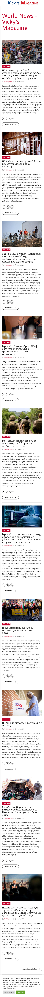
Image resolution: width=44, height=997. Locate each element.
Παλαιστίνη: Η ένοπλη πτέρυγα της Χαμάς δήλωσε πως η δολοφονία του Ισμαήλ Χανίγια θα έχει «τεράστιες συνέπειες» (21, 911)
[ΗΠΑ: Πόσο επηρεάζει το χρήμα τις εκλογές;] (22, 703)
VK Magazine (8, 81)
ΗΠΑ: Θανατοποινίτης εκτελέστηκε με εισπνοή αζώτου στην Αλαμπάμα (21, 164)
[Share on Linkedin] (12, 118)
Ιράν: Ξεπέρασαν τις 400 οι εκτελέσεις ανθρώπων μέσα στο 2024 (20, 630)
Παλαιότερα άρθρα (29, 969)
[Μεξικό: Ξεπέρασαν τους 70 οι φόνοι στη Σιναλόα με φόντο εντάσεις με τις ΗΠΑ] (22, 421)
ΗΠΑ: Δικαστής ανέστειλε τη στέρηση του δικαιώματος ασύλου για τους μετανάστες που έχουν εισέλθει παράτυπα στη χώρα (21, 74)
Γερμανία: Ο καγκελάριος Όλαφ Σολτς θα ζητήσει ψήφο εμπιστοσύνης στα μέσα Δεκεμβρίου (19, 350)
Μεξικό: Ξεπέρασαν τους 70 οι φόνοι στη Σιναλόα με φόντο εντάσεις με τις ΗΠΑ (19, 443)
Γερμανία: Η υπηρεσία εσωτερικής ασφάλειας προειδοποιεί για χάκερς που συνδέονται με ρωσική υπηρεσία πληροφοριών (21, 538)
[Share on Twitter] (8, 118)
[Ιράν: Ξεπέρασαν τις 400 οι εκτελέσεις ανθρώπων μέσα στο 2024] (22, 610)
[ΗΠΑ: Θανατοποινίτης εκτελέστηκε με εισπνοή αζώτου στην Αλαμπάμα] (22, 143)
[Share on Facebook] (3, 118)
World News (6, 66)
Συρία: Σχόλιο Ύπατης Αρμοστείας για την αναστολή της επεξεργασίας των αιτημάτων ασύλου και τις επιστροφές (21, 257)
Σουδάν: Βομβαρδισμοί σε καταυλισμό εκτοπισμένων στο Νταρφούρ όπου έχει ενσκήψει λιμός (19, 811)
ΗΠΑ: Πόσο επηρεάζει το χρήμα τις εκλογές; (22, 724)
